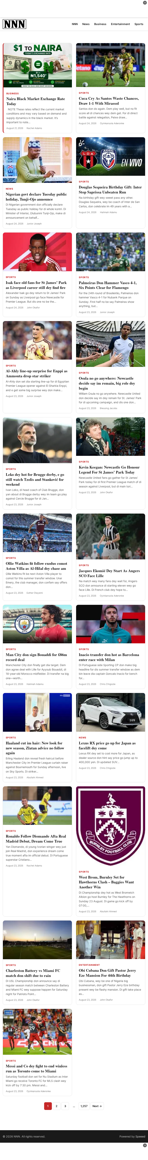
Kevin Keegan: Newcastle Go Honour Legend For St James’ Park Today (109, 469)
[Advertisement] (74, 8)
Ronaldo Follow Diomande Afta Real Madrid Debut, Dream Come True (36, 838)
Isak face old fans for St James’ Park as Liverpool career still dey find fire (36, 285)
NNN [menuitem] (75, 24)
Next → (97, 1106)
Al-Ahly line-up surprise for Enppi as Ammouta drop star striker (36, 373)
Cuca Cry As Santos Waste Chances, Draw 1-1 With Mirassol (109, 100)
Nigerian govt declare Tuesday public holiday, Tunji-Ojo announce (36, 196)
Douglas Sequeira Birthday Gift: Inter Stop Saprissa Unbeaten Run (110, 189)
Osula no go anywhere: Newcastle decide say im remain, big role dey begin (107, 383)
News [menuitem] (86, 24)
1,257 (84, 1106)
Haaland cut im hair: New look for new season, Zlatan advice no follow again (35, 748)
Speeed (140, 1136)
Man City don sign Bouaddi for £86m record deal (36, 657)
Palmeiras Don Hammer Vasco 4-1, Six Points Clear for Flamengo (108, 285)
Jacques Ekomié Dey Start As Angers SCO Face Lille (109, 573)
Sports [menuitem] (139, 24)
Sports (84, 93)
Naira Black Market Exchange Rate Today (35, 101)
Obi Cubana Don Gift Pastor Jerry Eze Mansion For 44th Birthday (107, 973)
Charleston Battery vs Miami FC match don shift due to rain (33, 973)
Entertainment (89, 965)
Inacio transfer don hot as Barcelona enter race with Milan (109, 657)
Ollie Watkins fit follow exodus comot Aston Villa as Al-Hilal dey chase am (36, 566)
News (9, 188)
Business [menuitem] (100, 24)
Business (12, 93)
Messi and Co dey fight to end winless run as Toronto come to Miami (36, 1068)
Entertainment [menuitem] (120, 24)
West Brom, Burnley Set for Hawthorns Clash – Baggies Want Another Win (106, 882)
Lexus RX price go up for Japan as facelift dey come (107, 745)
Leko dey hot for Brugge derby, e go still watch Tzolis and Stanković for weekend (35, 479)
